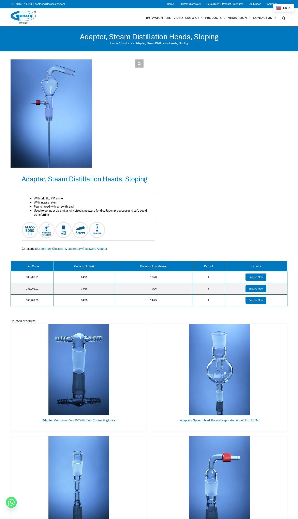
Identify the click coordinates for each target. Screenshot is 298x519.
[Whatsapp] (11, 502)
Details (92, 370)
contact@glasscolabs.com (50, 4)
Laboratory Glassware (51, 249)
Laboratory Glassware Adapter (87, 249)
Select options (70, 370)
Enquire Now (256, 277)
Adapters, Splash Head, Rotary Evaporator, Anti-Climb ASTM (219, 420)
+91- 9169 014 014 (21, 4)
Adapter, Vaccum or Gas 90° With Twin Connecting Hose (78, 420)
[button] (283, 17)
